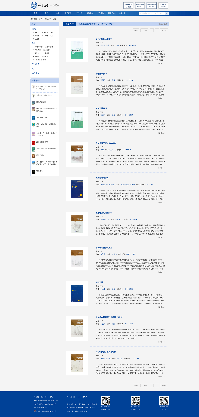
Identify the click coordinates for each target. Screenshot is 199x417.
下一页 (164, 30)
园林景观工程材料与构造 (106, 143)
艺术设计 (45, 35)
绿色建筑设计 (101, 74)
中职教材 (36, 53)
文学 (51, 35)
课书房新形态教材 (39, 59)
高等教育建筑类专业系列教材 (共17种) (96, 24)
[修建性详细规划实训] (78, 224)
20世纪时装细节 (42, 142)
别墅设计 (99, 282)
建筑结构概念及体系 (104, 248)
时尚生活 (45, 32)
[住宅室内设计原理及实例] (78, 363)
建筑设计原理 (101, 108)
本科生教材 (37, 50)
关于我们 (100, 13)
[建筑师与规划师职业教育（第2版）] (78, 328)
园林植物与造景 (102, 178)
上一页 (144, 30)
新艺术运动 (40, 155)
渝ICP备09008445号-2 (41, 407)
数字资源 (79, 13)
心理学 (52, 32)
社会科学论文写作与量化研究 (46, 149)
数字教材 (45, 56)
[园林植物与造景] (78, 189)
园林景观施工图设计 (104, 39)
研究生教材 (49, 47)
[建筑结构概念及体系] (78, 258)
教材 (57, 13)
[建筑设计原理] (78, 119)
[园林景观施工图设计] (78, 50)
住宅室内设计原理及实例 (106, 352)
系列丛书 (48, 19)
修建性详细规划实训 (104, 213)
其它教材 (36, 56)
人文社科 (36, 32)
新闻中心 (89, 13)
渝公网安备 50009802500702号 (46, 411)
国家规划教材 (38, 47)
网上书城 (111, 13)
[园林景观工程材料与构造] (78, 154)
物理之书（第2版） (43, 117)
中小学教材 (46, 53)
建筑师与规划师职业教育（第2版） (110, 317)
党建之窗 (122, 13)
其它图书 (36, 39)
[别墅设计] (78, 293)
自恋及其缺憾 (41, 102)
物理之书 (39, 171)
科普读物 (36, 35)
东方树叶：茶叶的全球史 (45, 95)
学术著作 (68, 13)
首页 (35, 13)
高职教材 (46, 50)
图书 (46, 13)
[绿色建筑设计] (78, 85)
